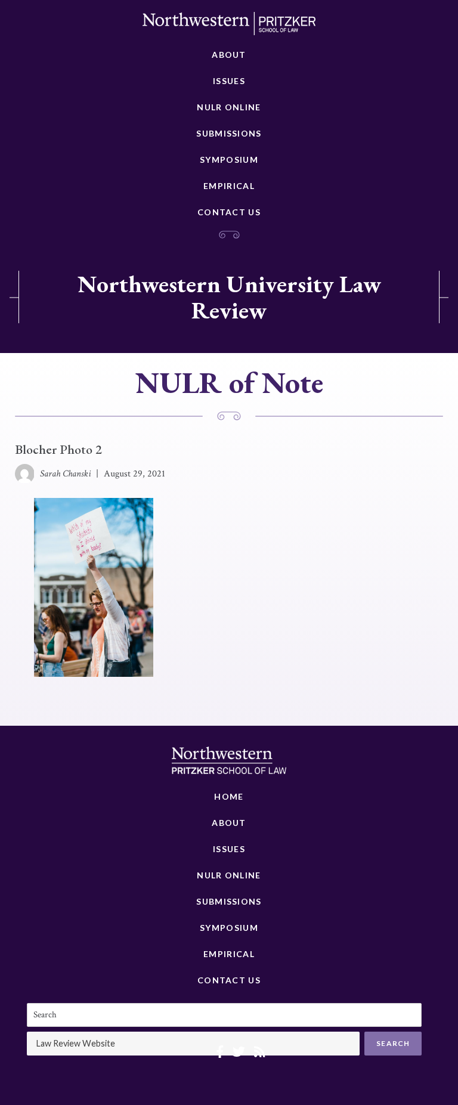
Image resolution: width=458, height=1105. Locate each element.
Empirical (229, 186)
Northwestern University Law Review (229, 297)
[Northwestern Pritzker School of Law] (229, 27)
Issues (229, 81)
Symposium (229, 159)
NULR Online (229, 107)
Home (228, 796)
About (229, 54)
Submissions (228, 133)
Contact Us (229, 212)
